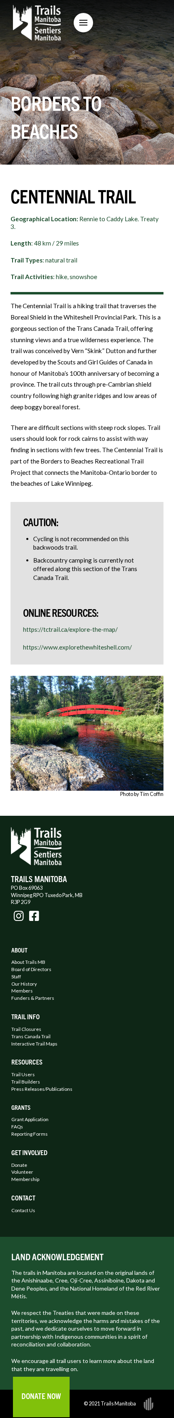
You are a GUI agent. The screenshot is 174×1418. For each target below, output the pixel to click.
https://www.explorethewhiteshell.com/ (77, 647)
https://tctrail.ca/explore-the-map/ (70, 629)
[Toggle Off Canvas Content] (83, 22)
